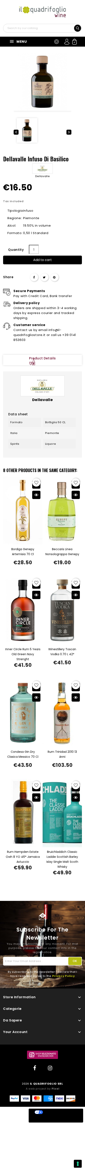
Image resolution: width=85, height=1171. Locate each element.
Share (34, 277)
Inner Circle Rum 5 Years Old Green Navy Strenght (22, 654)
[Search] (78, 28)
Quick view (36, 495)
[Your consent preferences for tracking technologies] (78, 1164)
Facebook (35, 1068)
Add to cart (42, 259)
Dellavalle (42, 176)
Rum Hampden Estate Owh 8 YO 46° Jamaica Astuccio (23, 857)
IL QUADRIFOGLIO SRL (46, 1084)
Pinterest (54, 277)
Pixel (55, 1089)
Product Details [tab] (42, 358)
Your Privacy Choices (60, 1112)
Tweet (44, 277)
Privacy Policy (63, 976)
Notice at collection (49, 1119)
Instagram (50, 1068)
